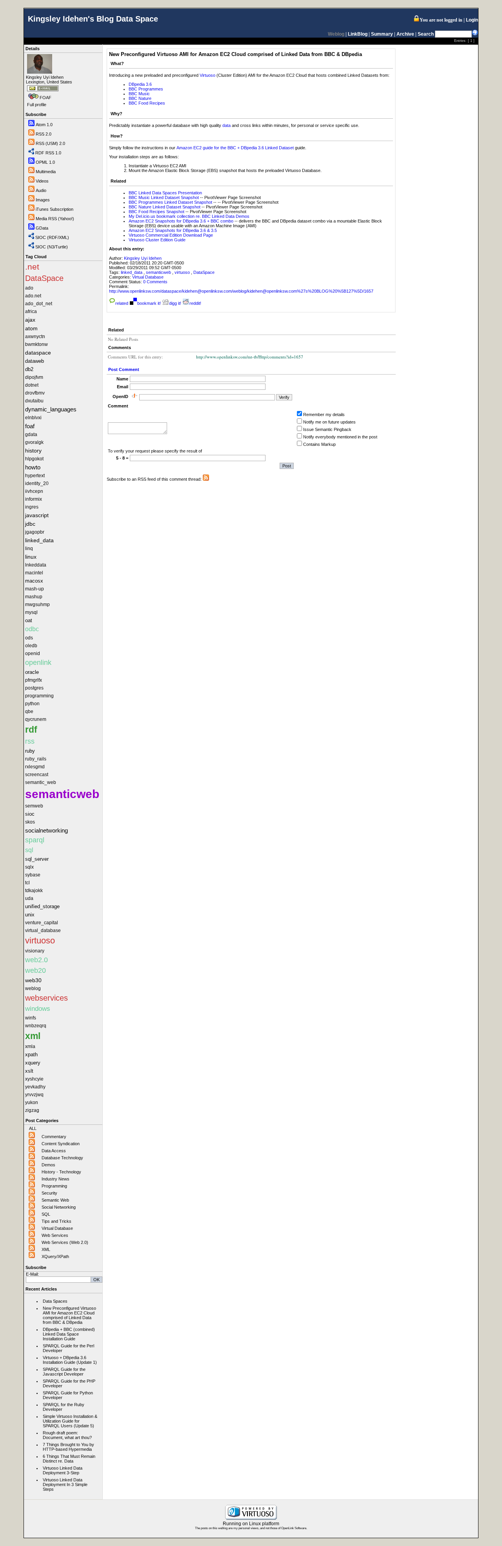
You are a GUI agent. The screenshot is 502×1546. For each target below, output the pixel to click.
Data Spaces (55, 1301)
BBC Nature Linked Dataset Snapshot (164, 207)
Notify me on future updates (329, 422)
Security (49, 1193)
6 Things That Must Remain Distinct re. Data (69, 1458)
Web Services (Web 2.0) (65, 1242)
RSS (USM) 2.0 (50, 143)
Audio (41, 190)
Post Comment (123, 369)
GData (42, 228)
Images (43, 199)
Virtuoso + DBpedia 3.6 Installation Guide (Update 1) (70, 1360)
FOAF (45, 97)
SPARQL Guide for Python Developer (68, 1395)
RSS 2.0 (43, 134)
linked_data (132, 272)
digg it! (175, 303)
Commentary (54, 1136)
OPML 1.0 (45, 162)
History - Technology (61, 1171)
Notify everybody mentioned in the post (340, 436)
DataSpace (204, 272)
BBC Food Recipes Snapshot (157, 211)
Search (426, 34)
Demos (48, 1164)
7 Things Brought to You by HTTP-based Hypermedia (68, 1447)
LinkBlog (357, 34)
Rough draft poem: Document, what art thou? (67, 1435)
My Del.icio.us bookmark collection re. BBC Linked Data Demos (189, 216)
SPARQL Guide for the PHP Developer (69, 1383)
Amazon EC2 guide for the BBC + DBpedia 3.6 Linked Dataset (235, 147)
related (121, 303)
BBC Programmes (146, 89)
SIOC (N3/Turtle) (51, 246)
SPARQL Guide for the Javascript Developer (64, 1371)
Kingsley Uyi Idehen (143, 258)
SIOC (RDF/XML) (52, 237)
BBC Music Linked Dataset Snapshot (164, 197)
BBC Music (139, 93)
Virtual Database (57, 1228)
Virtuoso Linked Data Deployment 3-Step (62, 1470)
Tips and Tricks (56, 1221)
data (226, 125)
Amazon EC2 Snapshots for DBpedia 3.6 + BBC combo (181, 221)
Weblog (336, 34)
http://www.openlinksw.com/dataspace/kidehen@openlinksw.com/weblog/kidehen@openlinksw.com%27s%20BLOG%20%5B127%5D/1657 (241, 291)
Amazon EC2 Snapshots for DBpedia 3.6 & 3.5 (173, 230)
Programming (54, 1186)
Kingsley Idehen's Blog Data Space (93, 18)
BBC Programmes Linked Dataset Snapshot (170, 202)
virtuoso (183, 272)
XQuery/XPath (55, 1256)
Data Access (54, 1150)
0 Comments (155, 281)
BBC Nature (140, 98)
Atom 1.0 (44, 124)
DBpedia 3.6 (140, 84)
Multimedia (46, 171)
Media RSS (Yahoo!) (55, 218)
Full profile (36, 104)
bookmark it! (149, 303)
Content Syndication (61, 1143)
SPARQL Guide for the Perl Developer (68, 1348)
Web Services (55, 1235)
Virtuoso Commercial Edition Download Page (171, 235)
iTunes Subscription (54, 209)
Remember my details (324, 414)
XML (46, 1249)
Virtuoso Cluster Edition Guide (157, 239)
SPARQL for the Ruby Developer (63, 1407)
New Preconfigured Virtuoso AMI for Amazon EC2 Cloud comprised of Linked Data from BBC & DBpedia (69, 1315)
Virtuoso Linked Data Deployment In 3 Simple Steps (65, 1484)
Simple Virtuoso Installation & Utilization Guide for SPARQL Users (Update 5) (70, 1421)
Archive (405, 34)
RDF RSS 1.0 (48, 152)
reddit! (195, 303)
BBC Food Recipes (147, 103)
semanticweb (159, 272)
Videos (42, 181)
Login (472, 20)
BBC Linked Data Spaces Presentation (165, 192)
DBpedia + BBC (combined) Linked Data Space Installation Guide (69, 1334)
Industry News (55, 1179)
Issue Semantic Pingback (327, 429)
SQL (46, 1214)
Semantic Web (55, 1200)
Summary (382, 34)
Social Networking (59, 1207)
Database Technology (62, 1157)
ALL (32, 1128)
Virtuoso (207, 75)
